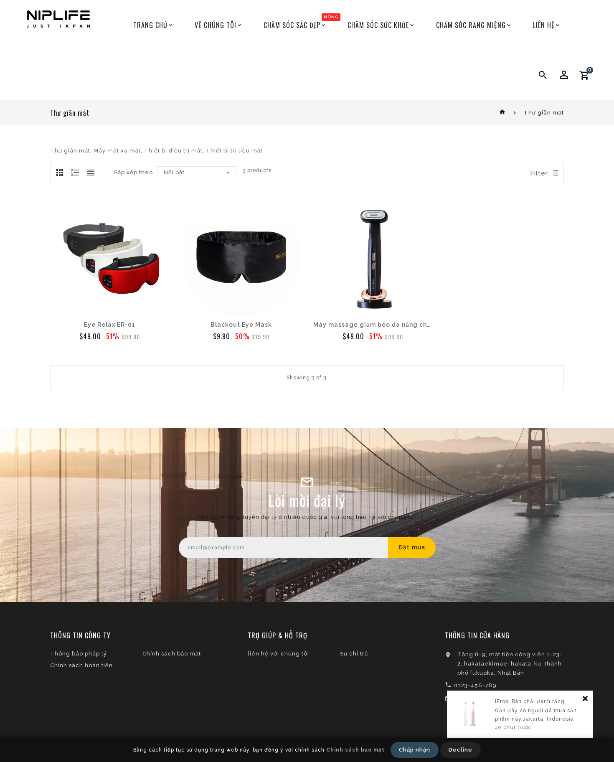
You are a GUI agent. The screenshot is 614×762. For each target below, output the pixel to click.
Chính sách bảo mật (171, 653)
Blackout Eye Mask (241, 324)
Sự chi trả (354, 653)
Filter (539, 173)
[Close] (585, 699)
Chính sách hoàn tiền (81, 665)
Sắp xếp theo (133, 172)
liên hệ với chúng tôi (278, 653)
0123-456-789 (475, 685)
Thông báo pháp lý (78, 653)
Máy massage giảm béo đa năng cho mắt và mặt (372, 324)
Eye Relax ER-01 (109, 324)
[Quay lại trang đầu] (502, 112)
